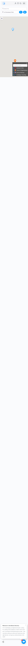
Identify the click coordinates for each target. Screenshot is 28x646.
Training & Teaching (21, 74)
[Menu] (24, 3)
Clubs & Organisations (21, 70)
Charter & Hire (20, 68)
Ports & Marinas (20, 72)
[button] (15, 61)
